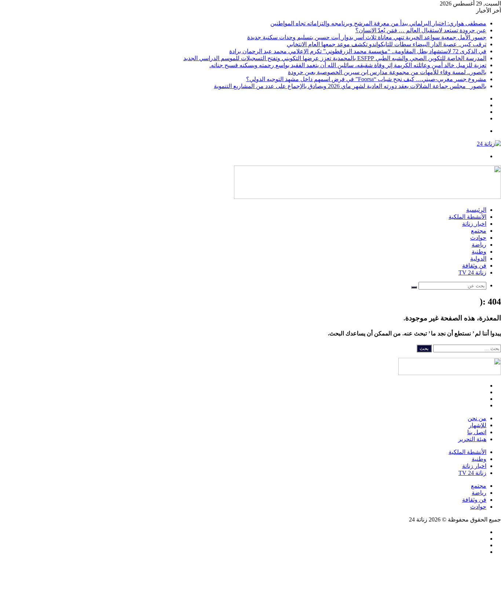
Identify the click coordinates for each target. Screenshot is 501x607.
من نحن (477, 418)
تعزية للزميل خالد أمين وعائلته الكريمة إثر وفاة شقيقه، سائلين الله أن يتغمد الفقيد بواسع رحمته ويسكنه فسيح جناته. (347, 65)
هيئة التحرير (472, 439)
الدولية (478, 258)
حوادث (478, 238)
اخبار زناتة (474, 224)
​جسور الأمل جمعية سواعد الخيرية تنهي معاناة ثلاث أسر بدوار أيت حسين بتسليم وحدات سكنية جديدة (366, 37)
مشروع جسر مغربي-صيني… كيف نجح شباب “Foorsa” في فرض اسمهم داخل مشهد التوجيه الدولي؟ (366, 79)
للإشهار (477, 425)
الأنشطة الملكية (467, 217)
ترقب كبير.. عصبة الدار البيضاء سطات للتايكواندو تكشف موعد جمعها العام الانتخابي (386, 44)
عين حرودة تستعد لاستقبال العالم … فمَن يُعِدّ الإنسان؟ (420, 30)
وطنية (479, 251)
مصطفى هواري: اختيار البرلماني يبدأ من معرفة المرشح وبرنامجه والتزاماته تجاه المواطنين (378, 23)
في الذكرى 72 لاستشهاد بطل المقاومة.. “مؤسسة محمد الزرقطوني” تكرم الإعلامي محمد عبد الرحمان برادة (357, 51)
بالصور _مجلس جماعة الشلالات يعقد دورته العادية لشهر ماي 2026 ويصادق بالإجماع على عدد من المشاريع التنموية (350, 86)
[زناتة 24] (489, 144)
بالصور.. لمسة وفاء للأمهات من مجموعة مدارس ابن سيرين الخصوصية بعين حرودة (387, 72)
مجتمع (478, 231)
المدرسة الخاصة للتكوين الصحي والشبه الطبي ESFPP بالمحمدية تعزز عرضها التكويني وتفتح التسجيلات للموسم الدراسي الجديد (334, 58)
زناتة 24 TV (472, 272)
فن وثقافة (474, 265)
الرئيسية (476, 210)
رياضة (479, 244)
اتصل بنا (476, 432)
